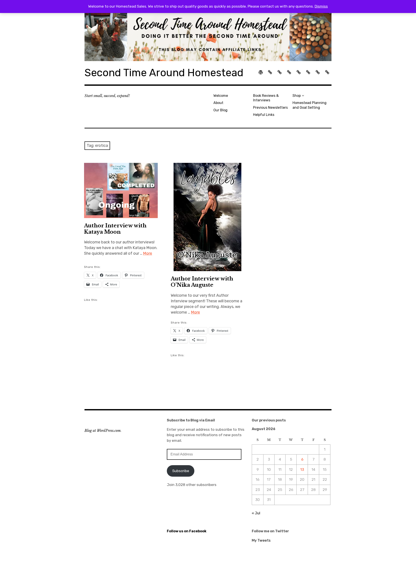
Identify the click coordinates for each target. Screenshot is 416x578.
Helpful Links (263, 115)
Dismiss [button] (321, 6)
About (218, 103)
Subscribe (180, 471)
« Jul (256, 513)
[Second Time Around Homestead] (208, 36)
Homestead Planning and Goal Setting (309, 105)
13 (302, 469)
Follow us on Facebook (186, 531)
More (147, 253)
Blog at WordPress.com (102, 430)
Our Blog (220, 110)
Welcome (220, 96)
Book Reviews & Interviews (266, 98)
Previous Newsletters (270, 107)
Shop (296, 96)
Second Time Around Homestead (163, 72)
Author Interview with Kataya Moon (115, 228)
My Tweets (261, 540)
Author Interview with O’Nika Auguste (202, 281)
